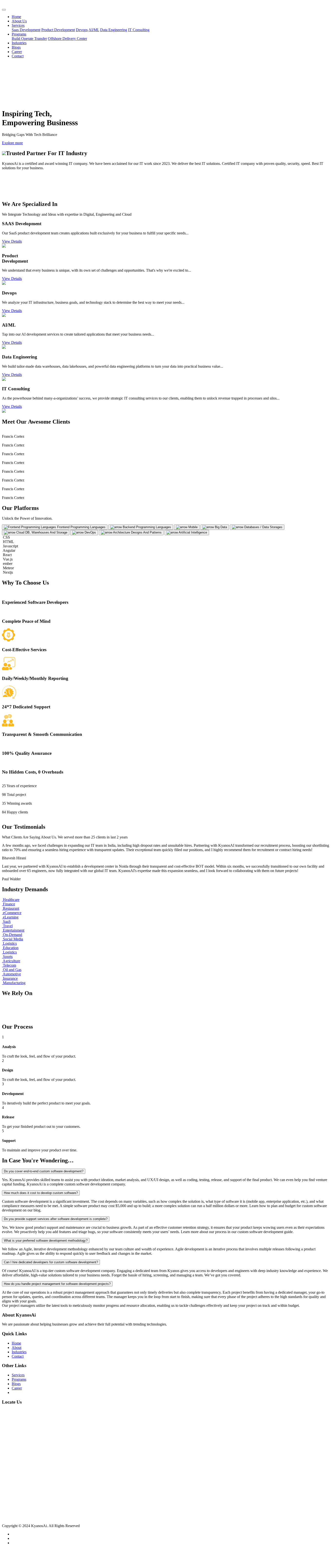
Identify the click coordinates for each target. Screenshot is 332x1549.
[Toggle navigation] (4, 9)
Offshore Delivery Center (67, 38)
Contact (18, 56)
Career (17, 52)
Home (16, 17)
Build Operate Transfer (29, 38)
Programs (19, 34)
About (16, 1347)
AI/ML (93, 30)
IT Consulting (138, 30)
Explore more (12, 143)
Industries (19, 43)
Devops (82, 30)
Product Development (58, 30)
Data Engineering (113, 30)
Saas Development (26, 30)
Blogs (16, 47)
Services (18, 25)
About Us (19, 21)
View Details (12, 241)
